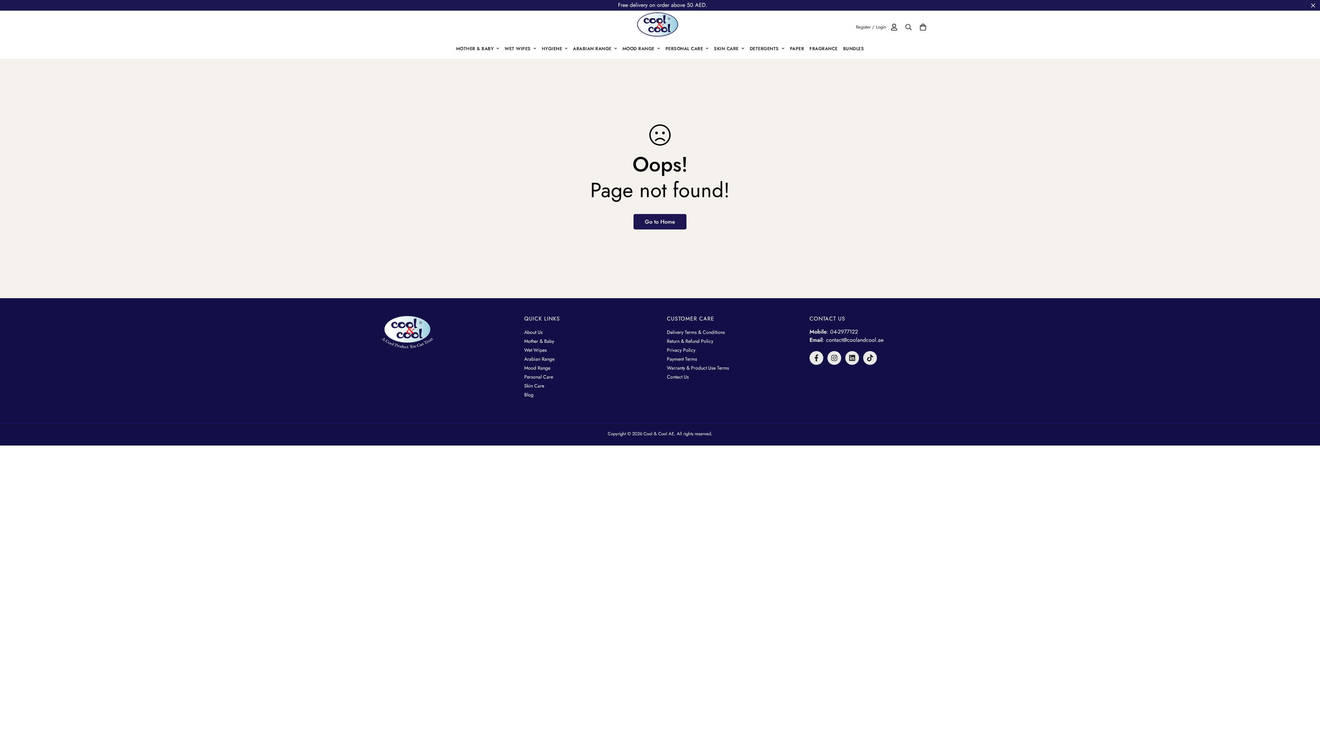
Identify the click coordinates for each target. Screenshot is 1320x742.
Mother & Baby (475, 48)
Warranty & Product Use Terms (698, 367)
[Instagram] (834, 358)
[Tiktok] (870, 358)
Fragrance (824, 48)
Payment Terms (682, 359)
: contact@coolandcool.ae (846, 340)
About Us (533, 332)
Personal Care (684, 48)
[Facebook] (816, 358)
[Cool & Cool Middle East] (660, 27)
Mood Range (638, 48)
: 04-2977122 (834, 332)
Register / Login (871, 27)
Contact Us (678, 376)
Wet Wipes (518, 48)
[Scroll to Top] (1306, 704)
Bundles (853, 48)
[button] (923, 27)
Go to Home (660, 222)
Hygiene (552, 48)
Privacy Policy (681, 350)
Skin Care (726, 48)
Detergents (764, 48)
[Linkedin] (852, 358)
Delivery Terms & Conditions (696, 332)
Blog (529, 394)
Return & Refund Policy (690, 341)
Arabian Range (592, 48)
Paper (797, 48)
